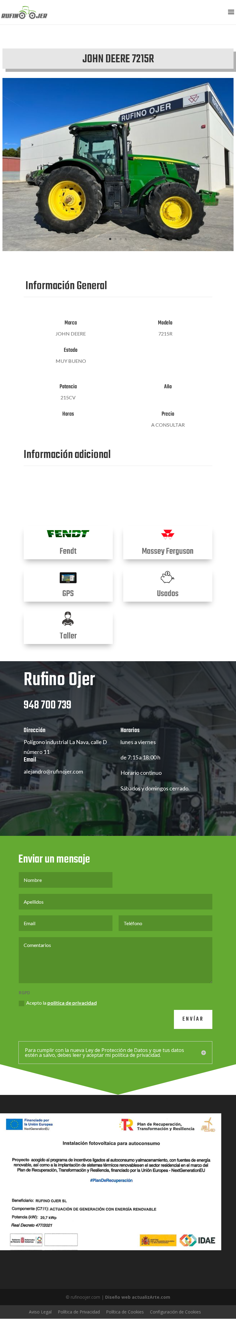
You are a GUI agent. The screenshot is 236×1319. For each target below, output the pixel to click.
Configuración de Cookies (175, 1312)
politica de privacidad (72, 1003)
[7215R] (118, 249)
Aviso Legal (40, 1312)
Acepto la (61, 1003)
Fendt (68, 551)
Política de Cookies (125, 1312)
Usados (168, 593)
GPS (68, 593)
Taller (68, 636)
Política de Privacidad (79, 1312)
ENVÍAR (193, 1019)
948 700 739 (47, 705)
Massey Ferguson (168, 551)
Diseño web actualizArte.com (137, 1297)
